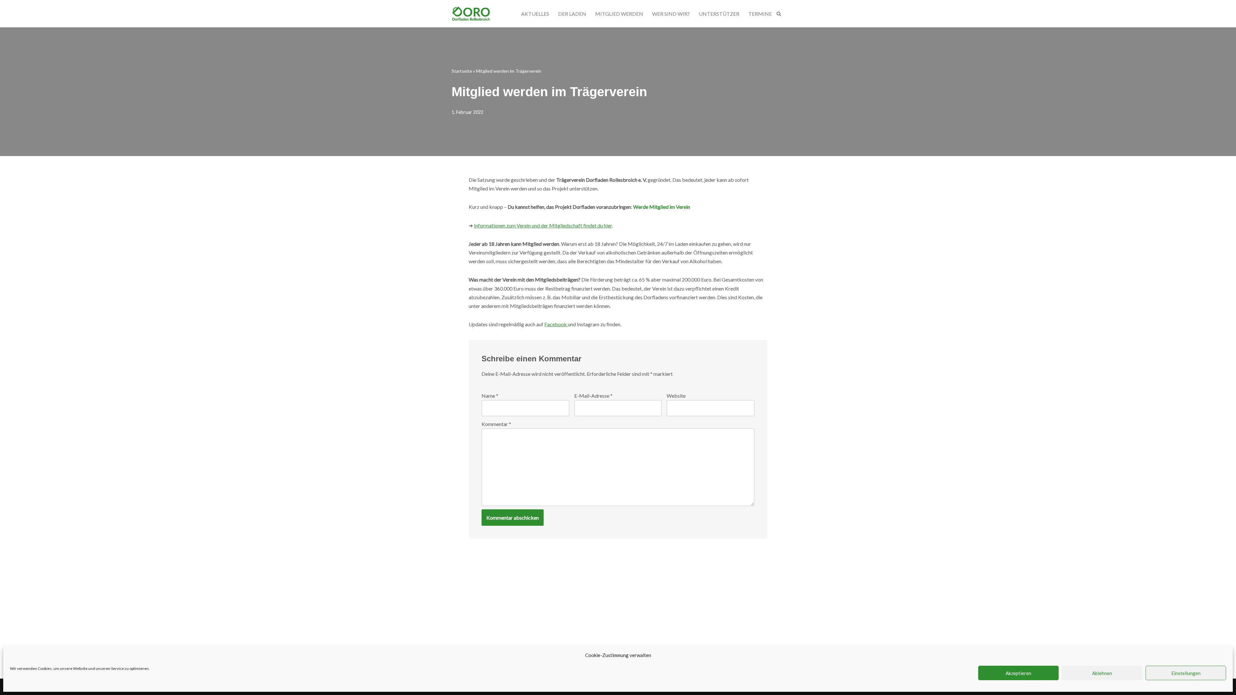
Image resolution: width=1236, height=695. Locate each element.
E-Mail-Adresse (593, 396)
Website (676, 396)
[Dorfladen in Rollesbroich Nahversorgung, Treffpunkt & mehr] (471, 14)
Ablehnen (1102, 673)
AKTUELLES (535, 14)
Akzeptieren (1018, 673)
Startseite (462, 71)
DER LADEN (572, 14)
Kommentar (496, 424)
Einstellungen (1186, 673)
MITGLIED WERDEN (619, 14)
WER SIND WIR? (671, 14)
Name (490, 396)
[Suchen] (778, 13)
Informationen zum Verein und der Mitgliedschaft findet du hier (543, 225)
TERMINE (760, 14)
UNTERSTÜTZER (719, 14)
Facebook (556, 324)
